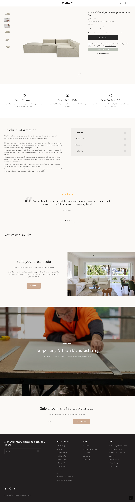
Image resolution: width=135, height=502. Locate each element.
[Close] (130, 473)
